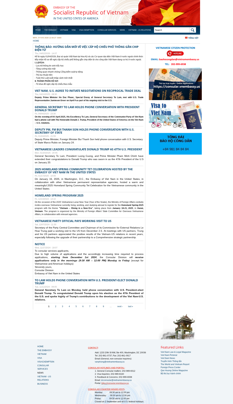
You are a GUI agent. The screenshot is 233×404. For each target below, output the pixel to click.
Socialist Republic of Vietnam (91, 12)
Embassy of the (64, 7)
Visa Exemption (86, 30)
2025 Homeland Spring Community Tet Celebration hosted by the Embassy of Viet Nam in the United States (84, 171)
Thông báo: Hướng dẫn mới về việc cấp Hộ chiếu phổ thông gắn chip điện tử (87, 48)
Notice (40, 244)
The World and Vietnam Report (175, 364)
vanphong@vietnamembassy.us (110, 362)
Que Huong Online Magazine (174, 370)
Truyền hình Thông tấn (171, 361)
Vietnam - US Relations (139, 30)
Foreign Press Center (170, 367)
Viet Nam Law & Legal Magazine (176, 352)
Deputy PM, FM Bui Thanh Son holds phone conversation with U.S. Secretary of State (84, 131)
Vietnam (64, 30)
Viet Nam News (168, 358)
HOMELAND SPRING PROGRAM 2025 (59, 195)
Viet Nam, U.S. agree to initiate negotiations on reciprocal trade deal (88, 90)
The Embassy (50, 30)
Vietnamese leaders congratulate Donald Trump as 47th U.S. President (88, 149)
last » (130, 306)
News (122, 30)
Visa (74, 30)
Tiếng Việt (193, 38)
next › (119, 306)
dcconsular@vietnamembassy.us (116, 380)
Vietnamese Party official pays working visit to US (73, 221)
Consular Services (107, 30)
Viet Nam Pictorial (169, 355)
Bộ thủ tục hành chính (171, 373)
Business (39, 38)
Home (38, 30)
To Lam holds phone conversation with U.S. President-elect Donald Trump (86, 282)
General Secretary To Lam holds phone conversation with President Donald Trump (87, 109)
